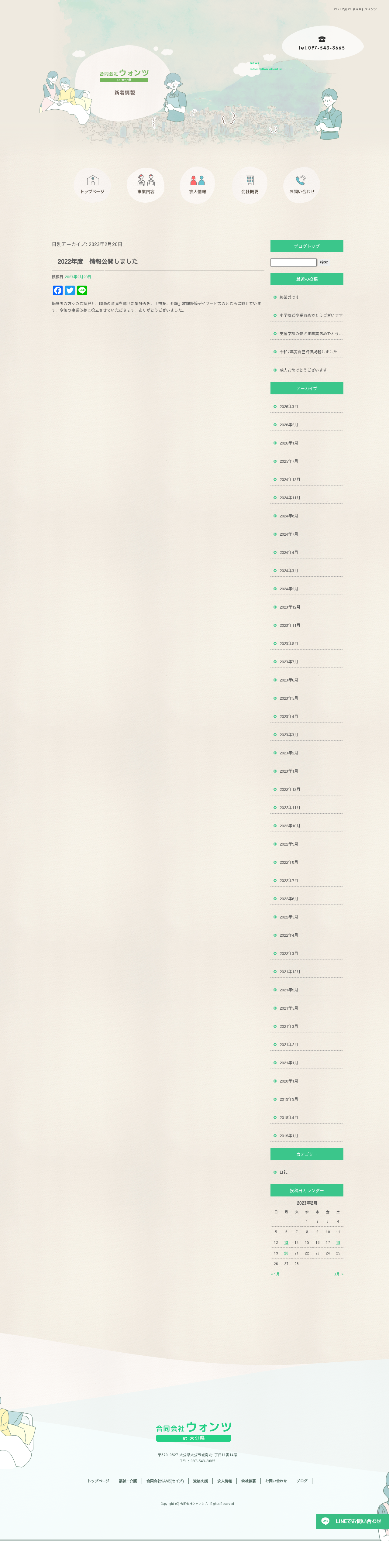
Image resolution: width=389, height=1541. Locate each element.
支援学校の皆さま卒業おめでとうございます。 (311, 333)
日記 (283, 1172)
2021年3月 (289, 1026)
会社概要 (249, 185)
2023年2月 (289, 753)
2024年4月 (289, 552)
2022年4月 (289, 935)
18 (338, 1242)
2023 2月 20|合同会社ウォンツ (355, 9)
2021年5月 (289, 1008)
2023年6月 (289, 680)
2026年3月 (289, 406)
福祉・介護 (128, 1480)
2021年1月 (289, 1063)
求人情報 (197, 185)
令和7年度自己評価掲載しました (308, 352)
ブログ (302, 1480)
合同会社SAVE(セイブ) (165, 1480)
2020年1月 (289, 1081)
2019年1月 (289, 1135)
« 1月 (275, 1274)
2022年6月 (289, 898)
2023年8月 (289, 643)
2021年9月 (289, 990)
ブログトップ (307, 246)
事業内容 (146, 185)
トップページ (94, 185)
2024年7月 (289, 534)
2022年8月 (289, 862)
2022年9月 (289, 844)
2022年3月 (289, 953)
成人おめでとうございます (303, 370)
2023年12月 (290, 607)
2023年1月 (289, 771)
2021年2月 (289, 1044)
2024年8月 (289, 516)
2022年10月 (290, 826)
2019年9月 (289, 1099)
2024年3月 (289, 570)
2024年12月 (290, 479)
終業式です (289, 297)
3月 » (338, 1274)
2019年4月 (289, 1117)
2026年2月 (289, 424)
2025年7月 (289, 461)
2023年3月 (289, 734)
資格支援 (200, 1480)
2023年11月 (290, 625)
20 (286, 1253)
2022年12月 (290, 789)
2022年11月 (290, 807)
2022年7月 (289, 880)
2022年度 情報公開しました (98, 261)
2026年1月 (289, 443)
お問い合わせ (301, 185)
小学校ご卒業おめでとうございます (311, 315)
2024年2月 (289, 589)
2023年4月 (289, 716)
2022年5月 (289, 917)
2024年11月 (290, 497)
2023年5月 (289, 698)
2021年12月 (290, 971)
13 (286, 1242)
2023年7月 (289, 661)
